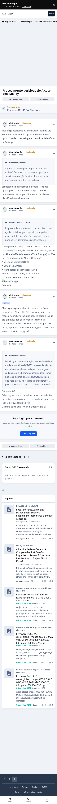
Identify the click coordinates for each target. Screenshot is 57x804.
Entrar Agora (28, 433)
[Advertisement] (28, 54)
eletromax (14, 123)
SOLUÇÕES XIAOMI (24, 545)
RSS (45, 787)
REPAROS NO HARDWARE (27, 506)
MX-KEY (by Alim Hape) (29, 110)
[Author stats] (54, 124)
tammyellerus (22, 521)
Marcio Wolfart (16, 152)
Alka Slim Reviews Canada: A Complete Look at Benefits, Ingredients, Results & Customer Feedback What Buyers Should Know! (33, 555)
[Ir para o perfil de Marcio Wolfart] (4, 153)
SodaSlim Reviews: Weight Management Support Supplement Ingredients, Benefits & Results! (34, 514)
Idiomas (13, 787)
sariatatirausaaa (22, 564)
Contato (25, 787)
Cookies (35, 787)
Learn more (5, 4)
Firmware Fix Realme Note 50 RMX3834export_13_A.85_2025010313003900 (34, 597)
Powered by (28, 792)
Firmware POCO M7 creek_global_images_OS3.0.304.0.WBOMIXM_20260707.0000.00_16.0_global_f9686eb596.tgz (34, 638)
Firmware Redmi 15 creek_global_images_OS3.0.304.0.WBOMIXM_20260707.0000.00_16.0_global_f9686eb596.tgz (34, 680)
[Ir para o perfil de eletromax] (3, 108)
